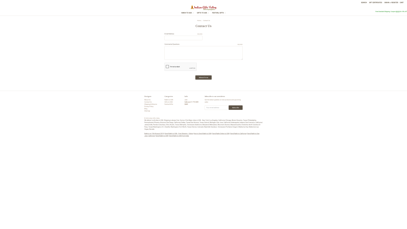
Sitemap (147, 111)
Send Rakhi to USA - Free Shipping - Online (179, 133)
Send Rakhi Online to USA (220, 133)
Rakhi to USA (186, 13)
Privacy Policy (148, 106)
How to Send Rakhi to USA (202, 133)
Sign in (386, 2)
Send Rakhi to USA (162, 136)
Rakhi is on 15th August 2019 (154, 133)
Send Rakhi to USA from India (179, 136)
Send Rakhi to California (238, 133)
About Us (147, 100)
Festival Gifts (218, 13)
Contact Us (148, 102)
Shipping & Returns (150, 104)
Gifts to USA (202, 13)
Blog (145, 109)
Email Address (183, 34)
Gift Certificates (375, 2)
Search (364, 2)
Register (394, 2)
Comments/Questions (203, 44)
